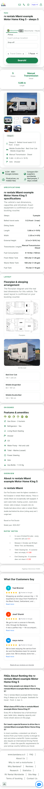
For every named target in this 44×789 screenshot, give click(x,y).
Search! (22, 60)
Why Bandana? (14, 766)
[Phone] (24, 4)
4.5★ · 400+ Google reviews (11, 173)
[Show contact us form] (19, 4)
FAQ (31, 754)
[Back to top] (4, 784)
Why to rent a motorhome (21, 762)
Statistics (27, 770)
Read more (10, 604)
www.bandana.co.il (16, 754)
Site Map (32, 774)
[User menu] (41, 4)
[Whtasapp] (28, 4)
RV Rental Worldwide (14, 774)
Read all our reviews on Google (22, 665)
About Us (20, 758)
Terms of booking (14, 778)
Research (14, 770)
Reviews (29, 766)
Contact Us (32, 778)
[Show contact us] (39, 784)
